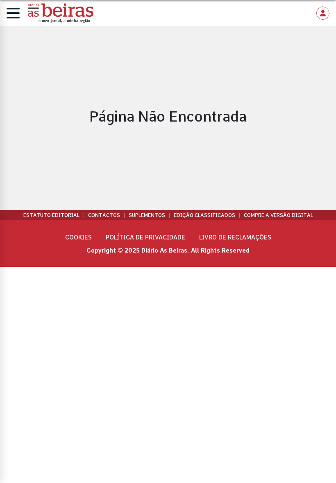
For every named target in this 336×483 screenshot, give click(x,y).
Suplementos (147, 215)
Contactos (104, 215)
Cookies (78, 237)
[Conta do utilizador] (322, 13)
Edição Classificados (204, 215)
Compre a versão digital (278, 215)
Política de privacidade (145, 237)
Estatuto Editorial (51, 215)
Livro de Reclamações (235, 237)
